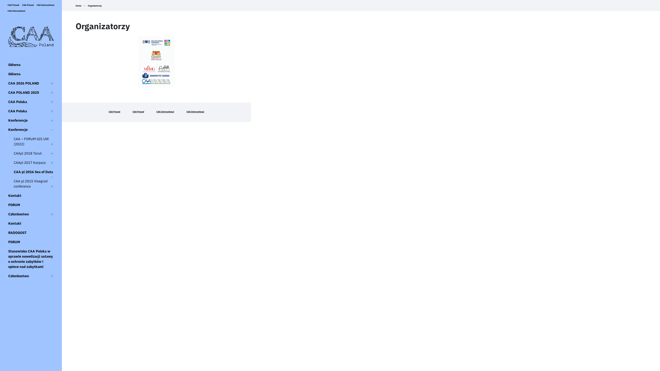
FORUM (14, 205)
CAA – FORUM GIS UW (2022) (31, 141)
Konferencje (18, 120)
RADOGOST (17, 232)
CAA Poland (13, 5)
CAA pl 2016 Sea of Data (33, 172)
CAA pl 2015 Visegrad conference (31, 184)
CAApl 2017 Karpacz (30, 162)
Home (78, 5)
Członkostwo (18, 214)
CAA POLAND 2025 (23, 92)
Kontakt (14, 195)
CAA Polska (17, 101)
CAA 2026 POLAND (23, 83)
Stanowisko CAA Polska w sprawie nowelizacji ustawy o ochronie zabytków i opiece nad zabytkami (30, 259)
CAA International (45, 5)
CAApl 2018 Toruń (28, 153)
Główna (14, 64)
